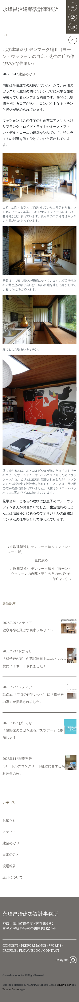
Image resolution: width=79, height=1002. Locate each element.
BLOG (36, 950)
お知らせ (9, 820)
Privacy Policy (64, 984)
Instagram (61, 960)
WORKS (55, 945)
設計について (13, 877)
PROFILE (9, 950)
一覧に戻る (39, 560)
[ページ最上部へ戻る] (72, 40)
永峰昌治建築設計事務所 (30, 9)
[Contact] (72, 17)
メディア (9, 832)
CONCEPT (10, 945)
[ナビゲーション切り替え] (72, 7)
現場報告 (9, 866)
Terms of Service (11, 989)
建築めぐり (27, 74)
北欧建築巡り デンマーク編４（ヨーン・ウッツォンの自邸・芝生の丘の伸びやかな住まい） (40, 573)
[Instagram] (72, 27)
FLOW (24, 950)
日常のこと (11, 854)
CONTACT (51, 950)
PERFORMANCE (33, 945)
